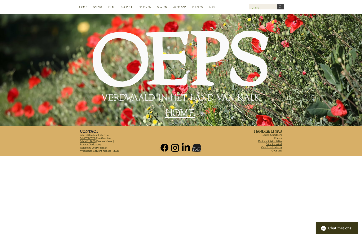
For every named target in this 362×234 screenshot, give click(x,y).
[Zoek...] (280, 6)
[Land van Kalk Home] (196, 147)
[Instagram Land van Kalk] (175, 147)
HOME (180, 113)
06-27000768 (88, 138)
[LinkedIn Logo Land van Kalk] (186, 147)
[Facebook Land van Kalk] (164, 147)
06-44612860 (88, 141)
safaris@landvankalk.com (94, 135)
